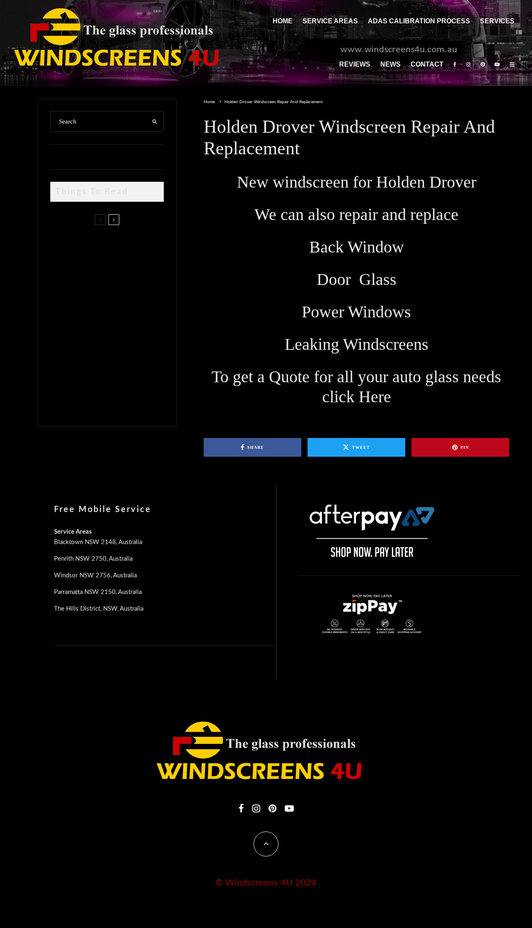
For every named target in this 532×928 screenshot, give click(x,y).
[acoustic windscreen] (63, 400)
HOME (283, 21)
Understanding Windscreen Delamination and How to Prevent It (121, 358)
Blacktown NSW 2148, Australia (98, 542)
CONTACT (427, 64)
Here (375, 396)
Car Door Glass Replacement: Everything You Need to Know (124, 244)
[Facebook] (454, 65)
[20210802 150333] (63, 321)
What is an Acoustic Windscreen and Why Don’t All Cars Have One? (122, 398)
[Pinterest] (482, 65)
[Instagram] (468, 65)
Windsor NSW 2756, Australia (95, 575)
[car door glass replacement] (63, 246)
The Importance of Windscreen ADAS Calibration (110, 319)
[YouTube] (497, 65)
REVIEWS (354, 64)
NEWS (390, 64)
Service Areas (330, 21)
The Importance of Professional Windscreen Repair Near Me (117, 284)
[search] (154, 121)
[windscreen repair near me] (63, 283)
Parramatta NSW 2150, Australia (98, 592)
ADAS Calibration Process (419, 21)
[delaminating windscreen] (63, 360)
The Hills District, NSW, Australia (98, 609)
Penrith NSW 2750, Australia (93, 559)
